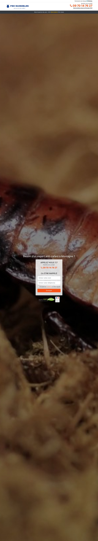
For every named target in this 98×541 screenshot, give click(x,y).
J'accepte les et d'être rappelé (49, 286)
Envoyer (49, 290)
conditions (49, 286)
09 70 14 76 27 (82, 5)
